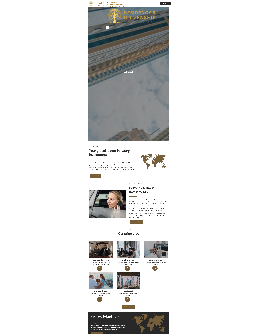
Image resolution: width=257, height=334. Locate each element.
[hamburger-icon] (157, 2)
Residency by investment (116, 4)
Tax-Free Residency (115, 2)
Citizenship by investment (117, 6)
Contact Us (165, 3)
